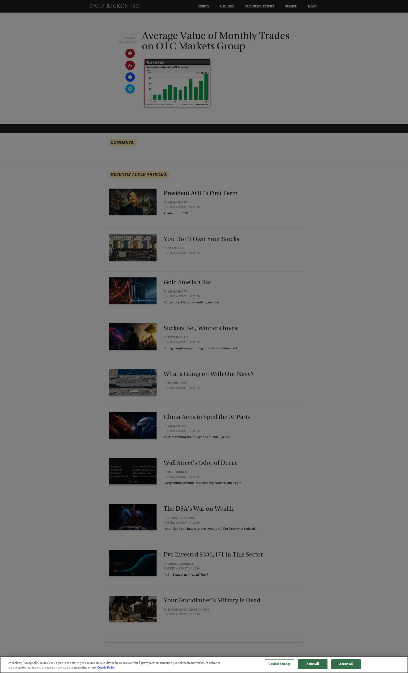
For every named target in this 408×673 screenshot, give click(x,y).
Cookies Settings (279, 664)
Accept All (345, 664)
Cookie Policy (106, 667)
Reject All (312, 664)
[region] (204, 664)
